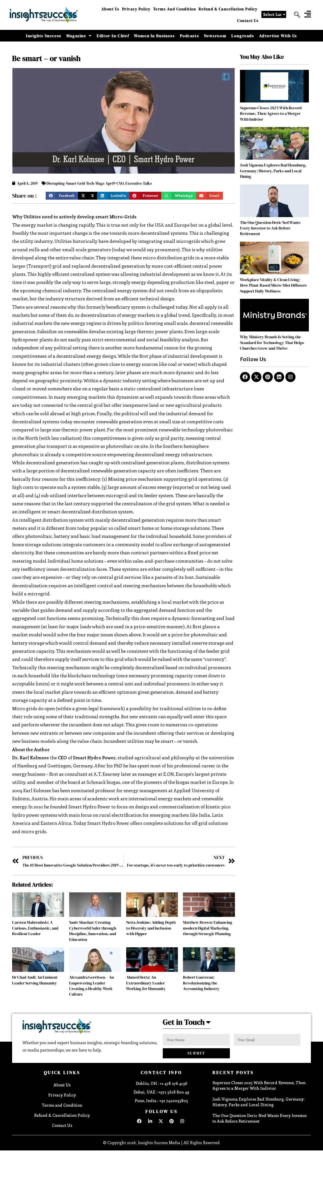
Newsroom (215, 35)
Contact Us (248, 20)
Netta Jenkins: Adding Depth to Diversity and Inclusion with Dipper (151, 927)
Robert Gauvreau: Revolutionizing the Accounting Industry (201, 982)
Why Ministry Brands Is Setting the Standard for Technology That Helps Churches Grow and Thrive (272, 342)
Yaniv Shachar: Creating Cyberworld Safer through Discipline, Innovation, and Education (92, 930)
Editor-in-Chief (113, 35)
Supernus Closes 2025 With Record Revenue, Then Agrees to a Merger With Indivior (271, 113)
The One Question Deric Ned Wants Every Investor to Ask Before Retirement (270, 228)
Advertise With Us (278, 35)
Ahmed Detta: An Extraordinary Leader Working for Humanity (146, 982)
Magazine (76, 35)
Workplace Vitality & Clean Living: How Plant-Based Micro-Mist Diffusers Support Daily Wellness (273, 285)
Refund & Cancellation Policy (228, 9)
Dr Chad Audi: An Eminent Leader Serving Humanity (35, 979)
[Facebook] (245, 377)
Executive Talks (138, 183)
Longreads (242, 35)
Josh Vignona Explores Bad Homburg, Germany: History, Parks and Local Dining (273, 170)
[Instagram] (290, 377)
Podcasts (189, 35)
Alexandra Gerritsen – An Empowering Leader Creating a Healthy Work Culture (91, 985)
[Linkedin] (279, 377)
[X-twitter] (256, 377)
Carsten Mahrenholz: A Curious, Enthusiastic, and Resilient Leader (35, 927)
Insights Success (43, 35)
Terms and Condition (174, 9)
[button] (295, 15)
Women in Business (154, 35)
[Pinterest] (268, 377)
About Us (110, 9)
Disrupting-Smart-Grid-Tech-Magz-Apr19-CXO (84, 183)
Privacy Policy (136, 9)
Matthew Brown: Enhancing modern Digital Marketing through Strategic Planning (207, 927)
